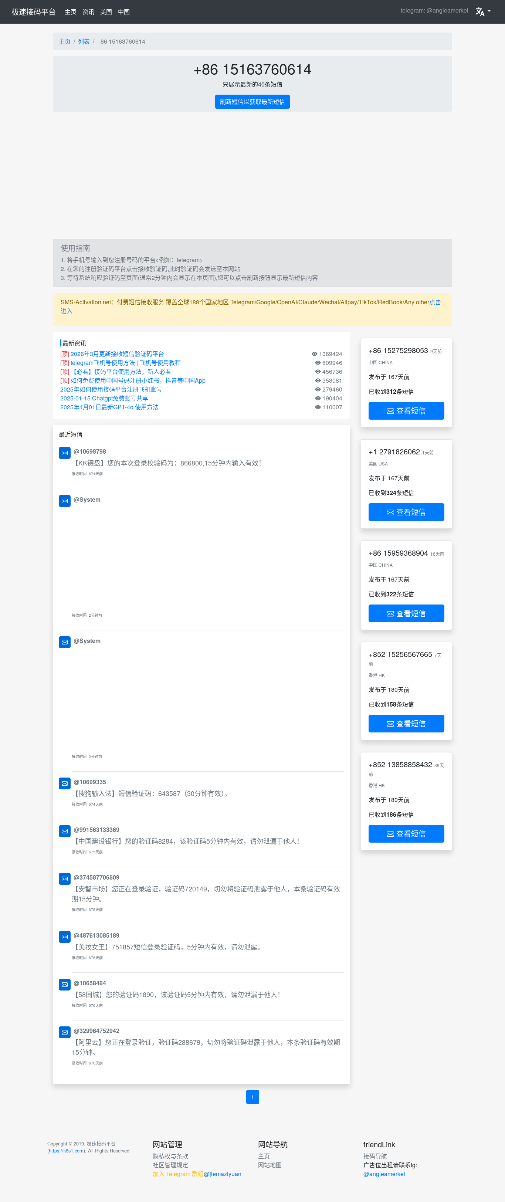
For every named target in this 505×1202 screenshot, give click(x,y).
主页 (72, 11)
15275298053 (405, 350)
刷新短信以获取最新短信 (252, 101)
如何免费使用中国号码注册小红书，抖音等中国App (138, 380)
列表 (84, 41)
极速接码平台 (33, 11)
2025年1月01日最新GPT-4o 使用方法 (109, 407)
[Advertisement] (274, 175)
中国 (124, 11)
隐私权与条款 (170, 1156)
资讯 (88, 11)
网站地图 (270, 1165)
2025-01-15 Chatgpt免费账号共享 (104, 398)
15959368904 (405, 552)
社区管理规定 (170, 1165)
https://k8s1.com (66, 1150)
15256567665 (409, 654)
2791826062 (399, 451)
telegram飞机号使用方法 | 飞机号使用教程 (126, 362)
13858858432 (409, 764)
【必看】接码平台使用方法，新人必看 (121, 371)
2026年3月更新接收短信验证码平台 (117, 353)
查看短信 (410, 410)
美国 (106, 11)
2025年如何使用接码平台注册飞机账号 (111, 389)
